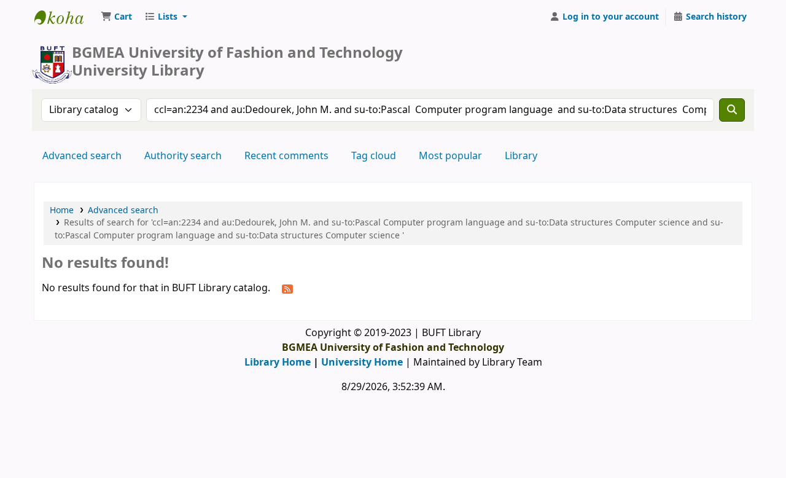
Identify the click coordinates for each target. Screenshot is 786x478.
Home (62, 210)
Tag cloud (373, 156)
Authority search (183, 156)
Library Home (277, 362)
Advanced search (82, 156)
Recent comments (286, 156)
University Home (362, 362)
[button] (116, 17)
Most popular (450, 156)
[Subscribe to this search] (287, 288)
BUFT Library (65, 17)
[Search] (732, 110)
